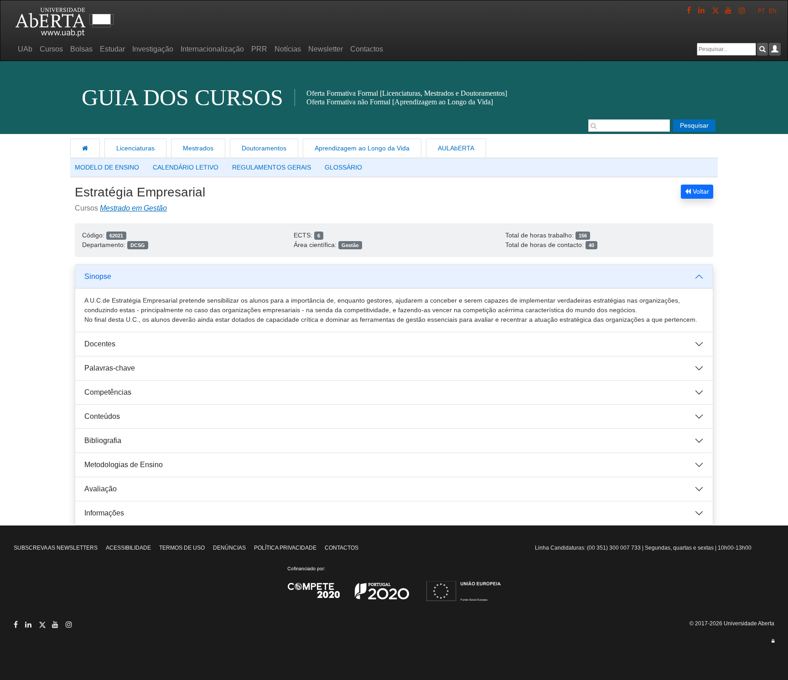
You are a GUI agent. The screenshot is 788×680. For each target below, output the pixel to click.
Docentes (99, 344)
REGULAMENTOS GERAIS (271, 167)
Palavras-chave (109, 368)
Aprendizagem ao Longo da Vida (362, 148)
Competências (107, 392)
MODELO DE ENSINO (107, 167)
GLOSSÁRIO (343, 167)
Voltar (700, 191)
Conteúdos (102, 416)
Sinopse (97, 276)
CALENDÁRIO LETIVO (185, 167)
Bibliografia (102, 440)
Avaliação (100, 489)
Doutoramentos (264, 148)
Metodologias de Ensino (123, 465)
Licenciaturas (135, 148)
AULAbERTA (456, 148)
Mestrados (198, 148)
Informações (104, 513)
